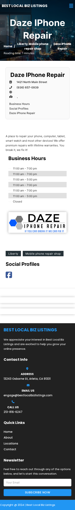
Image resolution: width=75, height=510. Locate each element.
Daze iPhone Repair (22, 113)
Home (8, 46)
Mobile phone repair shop (43, 253)
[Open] (71, 6)
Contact (10, 449)
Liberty (22, 44)
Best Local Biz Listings (25, 5)
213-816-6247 (13, 412)
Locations (11, 443)
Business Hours (19, 104)
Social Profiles (18, 108)
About (8, 437)
